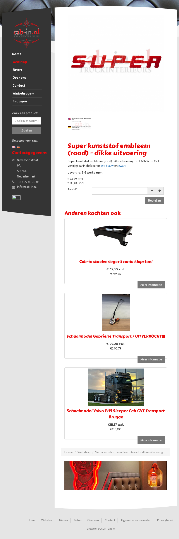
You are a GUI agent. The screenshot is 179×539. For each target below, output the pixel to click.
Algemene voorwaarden (136, 520)
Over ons (19, 77)
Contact (18, 85)
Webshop (19, 62)
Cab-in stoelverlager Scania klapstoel (115, 262)
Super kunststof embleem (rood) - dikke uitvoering (129, 452)
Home (16, 54)
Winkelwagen (23, 93)
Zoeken (26, 130)
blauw (110, 166)
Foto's (17, 70)
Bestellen (154, 200)
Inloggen (19, 101)
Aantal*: (73, 189)
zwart (122, 166)
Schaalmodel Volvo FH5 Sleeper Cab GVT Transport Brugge (116, 414)
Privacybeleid (165, 520)
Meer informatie (151, 285)
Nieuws (63, 520)
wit (103, 166)
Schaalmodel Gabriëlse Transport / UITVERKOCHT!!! (116, 336)
